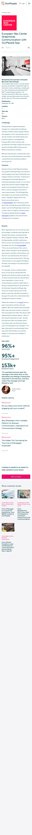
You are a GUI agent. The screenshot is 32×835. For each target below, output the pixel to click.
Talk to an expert (16, 477)
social (21, 302)
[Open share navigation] (29, 47)
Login (23, 3)
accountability (21, 245)
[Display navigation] (29, 3)
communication (8, 203)
